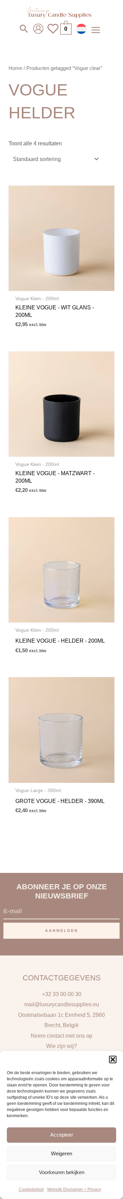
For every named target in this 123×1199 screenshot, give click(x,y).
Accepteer (61, 1135)
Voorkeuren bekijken (61, 1172)
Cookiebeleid (31, 1189)
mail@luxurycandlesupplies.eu (61, 1004)
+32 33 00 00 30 (61, 994)
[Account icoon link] (38, 28)
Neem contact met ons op (61, 1036)
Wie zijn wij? (61, 1046)
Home (15, 68)
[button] (112, 1059)
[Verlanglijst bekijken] (53, 32)
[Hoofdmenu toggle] (95, 30)
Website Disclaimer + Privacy (74, 1189)
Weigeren (61, 1153)
